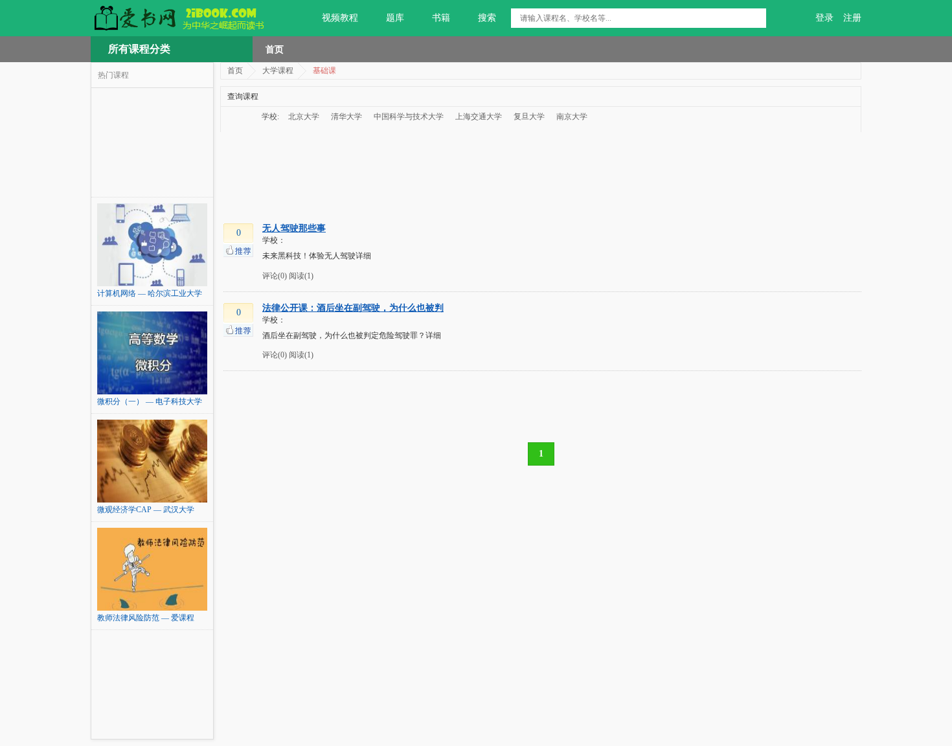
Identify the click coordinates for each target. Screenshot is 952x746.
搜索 (487, 18)
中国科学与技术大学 (409, 116)
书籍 (441, 18)
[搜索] (756, 18)
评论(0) (274, 275)
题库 (395, 18)
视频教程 (340, 18)
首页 (275, 49)
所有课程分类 (139, 48)
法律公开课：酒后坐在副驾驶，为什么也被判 (353, 308)
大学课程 (277, 70)
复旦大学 (529, 116)
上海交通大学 (478, 116)
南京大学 (571, 116)
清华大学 (346, 116)
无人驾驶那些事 (294, 228)
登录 (824, 18)
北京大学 (303, 116)
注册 (852, 18)
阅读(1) (301, 275)
